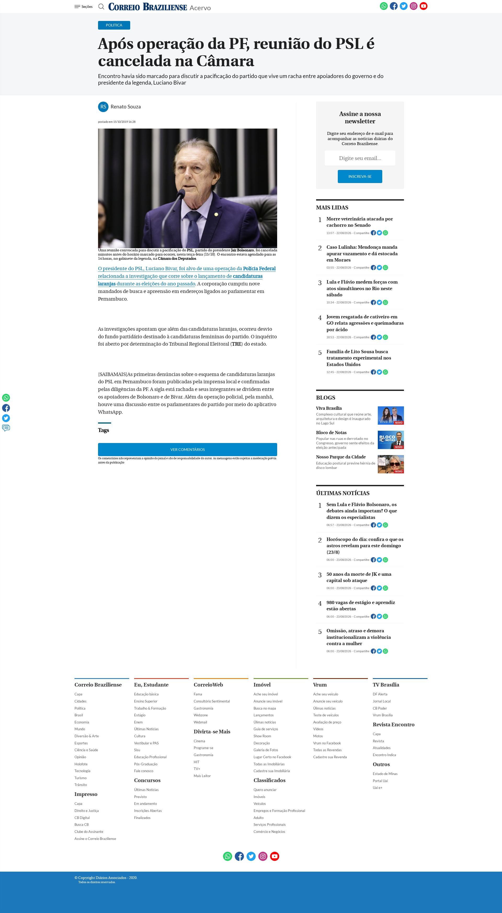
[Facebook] (394, 9)
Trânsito (81, 785)
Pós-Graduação (145, 764)
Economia (82, 722)
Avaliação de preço (327, 722)
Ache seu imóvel (266, 694)
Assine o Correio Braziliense (95, 839)
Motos (318, 736)
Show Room (262, 736)
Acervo (200, 7)
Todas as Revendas (327, 750)
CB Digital (82, 818)
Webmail (200, 722)
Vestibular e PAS (146, 743)
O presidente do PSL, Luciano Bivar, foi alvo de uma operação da (187, 269)
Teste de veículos (326, 715)
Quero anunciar (265, 790)
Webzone (201, 715)
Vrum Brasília (383, 715)
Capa (78, 694)
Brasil (79, 715)
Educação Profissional (150, 757)
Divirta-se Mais (212, 732)
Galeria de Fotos (266, 750)
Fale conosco (143, 771)
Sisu (137, 750)
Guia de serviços (266, 729)
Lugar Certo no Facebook (272, 757)
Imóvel (262, 685)
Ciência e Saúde (86, 750)
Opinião (80, 757)
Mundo (80, 729)
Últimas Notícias (146, 729)
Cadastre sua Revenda (330, 757)
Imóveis (259, 797)
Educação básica (146, 694)
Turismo (81, 778)
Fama (198, 694)
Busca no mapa (265, 708)
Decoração (262, 743)
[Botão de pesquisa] (99, 6)
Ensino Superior (145, 701)
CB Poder (380, 708)
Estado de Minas (385, 774)
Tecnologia (82, 771)
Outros (381, 764)
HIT (196, 762)
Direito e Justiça (87, 811)
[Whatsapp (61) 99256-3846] (384, 9)
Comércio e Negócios (269, 831)
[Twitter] (6, 420)
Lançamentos (264, 715)
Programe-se (203, 748)
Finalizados (142, 818)
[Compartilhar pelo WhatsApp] (385, 234)
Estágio (139, 715)
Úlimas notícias (265, 722)
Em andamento (145, 803)
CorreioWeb (208, 685)
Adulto (259, 818)
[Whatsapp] (6, 400)
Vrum (320, 685)
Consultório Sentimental (212, 701)
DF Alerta (380, 694)
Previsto (140, 797)
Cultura (139, 736)
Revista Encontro (394, 725)
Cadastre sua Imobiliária (272, 771)
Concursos (147, 780)
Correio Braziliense (98, 685)
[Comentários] (6, 430)
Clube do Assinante (89, 831)
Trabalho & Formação (150, 708)
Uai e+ (378, 787)
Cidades (81, 701)
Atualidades (382, 748)
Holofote (81, 764)
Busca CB (82, 824)
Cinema (199, 741)
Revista (378, 741)
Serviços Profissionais (270, 824)
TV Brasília (386, 685)
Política (80, 708)
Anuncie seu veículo (328, 701)
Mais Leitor (202, 776)
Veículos (260, 803)
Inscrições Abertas (148, 811)
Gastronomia (203, 708)
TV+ (197, 769)
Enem (138, 722)
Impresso (86, 794)
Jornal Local (382, 701)
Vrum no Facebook (327, 743)
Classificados (270, 780)
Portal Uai (380, 781)
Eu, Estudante (151, 685)
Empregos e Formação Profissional (279, 811)
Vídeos (318, 729)
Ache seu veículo (325, 694)
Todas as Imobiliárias (269, 764)
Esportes (81, 743)
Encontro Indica (384, 755)
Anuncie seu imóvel (268, 701)
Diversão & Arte (87, 736)
